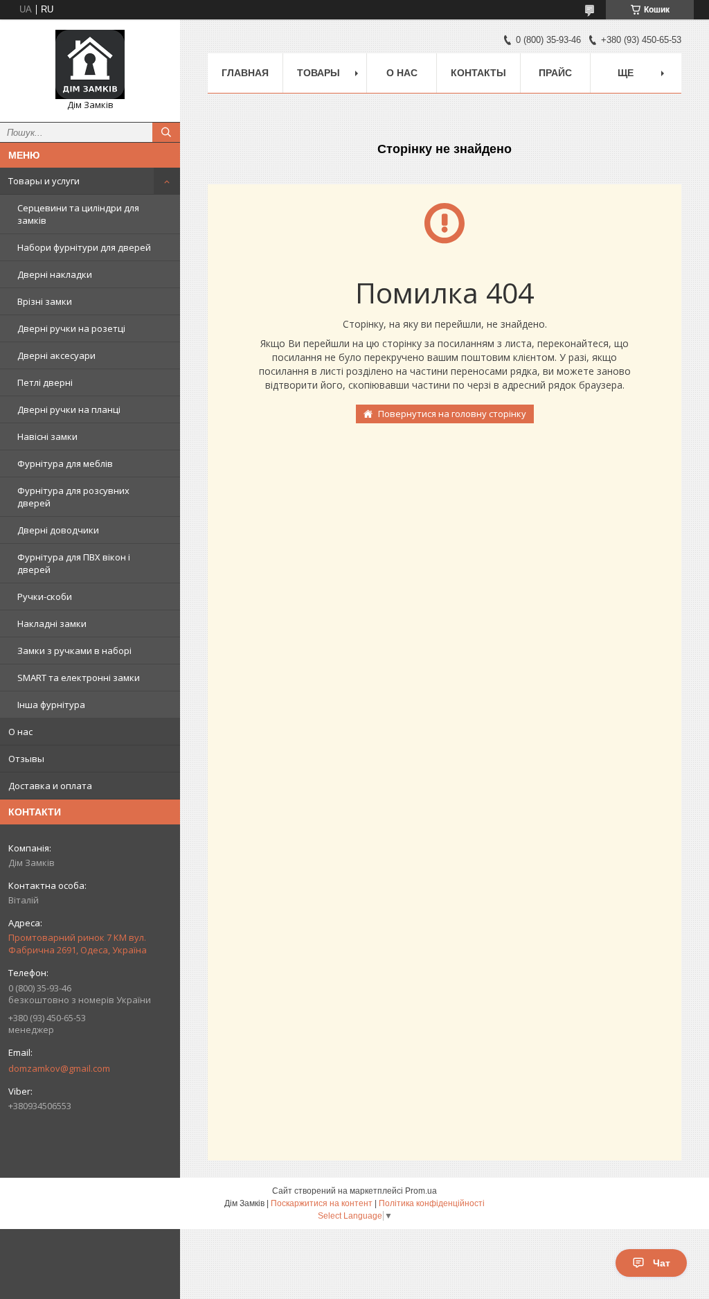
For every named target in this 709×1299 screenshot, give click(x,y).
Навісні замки (47, 436)
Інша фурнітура (51, 704)
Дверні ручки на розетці (71, 328)
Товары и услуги (44, 181)
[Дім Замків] (90, 64)
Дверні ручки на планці (68, 409)
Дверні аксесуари (56, 355)
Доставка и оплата (50, 785)
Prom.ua (421, 1191)
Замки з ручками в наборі (74, 650)
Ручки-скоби (44, 596)
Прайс (555, 72)
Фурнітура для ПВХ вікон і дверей (73, 563)
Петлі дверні (45, 382)
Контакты (478, 72)
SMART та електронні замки (78, 677)
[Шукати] (166, 132)
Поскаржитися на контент (322, 1203)
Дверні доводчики (58, 530)
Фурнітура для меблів (65, 463)
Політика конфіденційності (432, 1203)
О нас (20, 731)
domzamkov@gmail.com (59, 1068)
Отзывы (26, 758)
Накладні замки (52, 623)
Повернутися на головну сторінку (452, 413)
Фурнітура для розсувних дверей (73, 496)
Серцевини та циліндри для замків (78, 214)
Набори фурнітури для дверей (84, 247)
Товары (318, 72)
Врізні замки (44, 301)
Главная (245, 72)
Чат (661, 1263)
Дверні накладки (54, 274)
